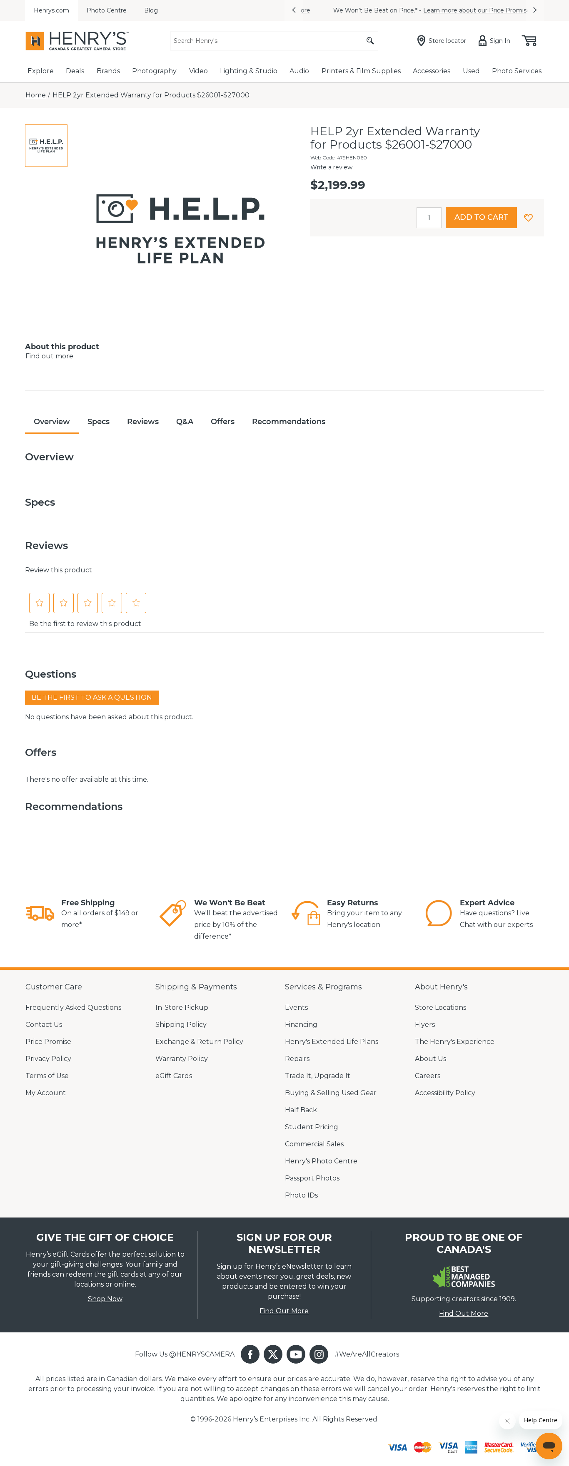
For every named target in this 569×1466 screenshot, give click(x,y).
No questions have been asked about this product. (109, 717)
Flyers (425, 1025)
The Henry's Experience (454, 1042)
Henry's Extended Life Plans (331, 1042)
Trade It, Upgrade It (317, 1076)
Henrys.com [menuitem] (51, 10)
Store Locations (440, 1007)
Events (296, 1007)
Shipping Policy (181, 1025)
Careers (427, 1076)
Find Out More (284, 1311)
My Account (45, 1093)
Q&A (184, 421)
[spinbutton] (429, 217)
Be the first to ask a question (92, 697)
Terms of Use (47, 1076)
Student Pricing (311, 1127)
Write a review (331, 167)
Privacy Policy (48, 1059)
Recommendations (288, 421)
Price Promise (48, 1042)
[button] (293, 10)
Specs (98, 421)
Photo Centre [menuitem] (107, 10)
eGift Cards (173, 1076)
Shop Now (105, 1299)
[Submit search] (370, 41)
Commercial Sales (314, 1144)
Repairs (297, 1059)
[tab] (46, 145)
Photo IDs (301, 1195)
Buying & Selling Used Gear (331, 1093)
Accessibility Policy (445, 1093)
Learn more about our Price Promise (459, 10)
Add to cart (481, 217)
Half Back (301, 1110)
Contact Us (43, 1025)
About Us (430, 1059)
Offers (223, 421)
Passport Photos (312, 1178)
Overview (52, 421)
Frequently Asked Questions (73, 1007)
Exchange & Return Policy (199, 1042)
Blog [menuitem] (151, 10)
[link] (40, 914)
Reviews (143, 421)
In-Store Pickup (181, 1007)
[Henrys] (77, 41)
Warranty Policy (181, 1059)
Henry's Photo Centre (321, 1161)
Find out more (49, 356)
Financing (301, 1025)
